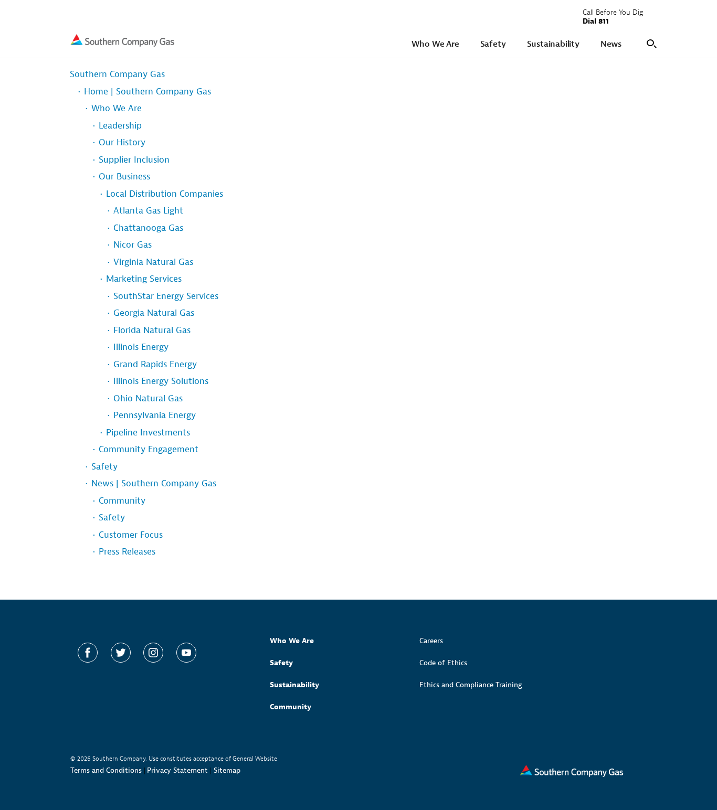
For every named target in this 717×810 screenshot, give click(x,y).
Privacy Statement (177, 770)
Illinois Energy (140, 347)
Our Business (124, 176)
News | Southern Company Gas (153, 483)
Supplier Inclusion (134, 159)
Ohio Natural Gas (148, 398)
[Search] (650, 42)
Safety (104, 466)
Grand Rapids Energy (155, 364)
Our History (122, 142)
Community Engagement (148, 449)
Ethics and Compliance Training (470, 684)
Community (122, 500)
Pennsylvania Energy (154, 415)
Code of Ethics (443, 662)
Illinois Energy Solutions (160, 381)
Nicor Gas (132, 244)
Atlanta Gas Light (148, 210)
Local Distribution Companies (164, 193)
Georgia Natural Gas (153, 312)
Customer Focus (131, 534)
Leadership (120, 125)
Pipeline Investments (148, 432)
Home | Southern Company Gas (147, 91)
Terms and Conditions (106, 770)
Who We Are (116, 108)
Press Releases (127, 551)
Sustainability (294, 684)
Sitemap (227, 770)
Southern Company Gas (117, 74)
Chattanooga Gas (148, 227)
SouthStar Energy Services (165, 296)
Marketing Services (144, 278)
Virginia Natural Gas (153, 262)
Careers (431, 640)
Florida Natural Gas (152, 330)
